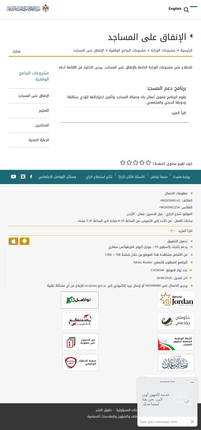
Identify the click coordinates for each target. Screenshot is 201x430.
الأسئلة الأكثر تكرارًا (131, 177)
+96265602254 (169, 207)
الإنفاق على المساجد (33, 96)
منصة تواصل (159, 177)
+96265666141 (170, 200)
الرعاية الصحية (39, 140)
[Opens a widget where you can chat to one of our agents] (167, 402)
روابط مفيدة (181, 177)
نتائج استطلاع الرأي (99, 177)
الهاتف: (186, 200)
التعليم (44, 110)
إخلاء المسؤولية (126, 410)
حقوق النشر (104, 410)
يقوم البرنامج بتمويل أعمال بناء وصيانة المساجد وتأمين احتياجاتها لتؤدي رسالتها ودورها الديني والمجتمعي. (126, 99)
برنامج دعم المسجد (166, 89)
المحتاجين (42, 125)
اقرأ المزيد (178, 113)
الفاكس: (186, 207)
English (175, 8)
